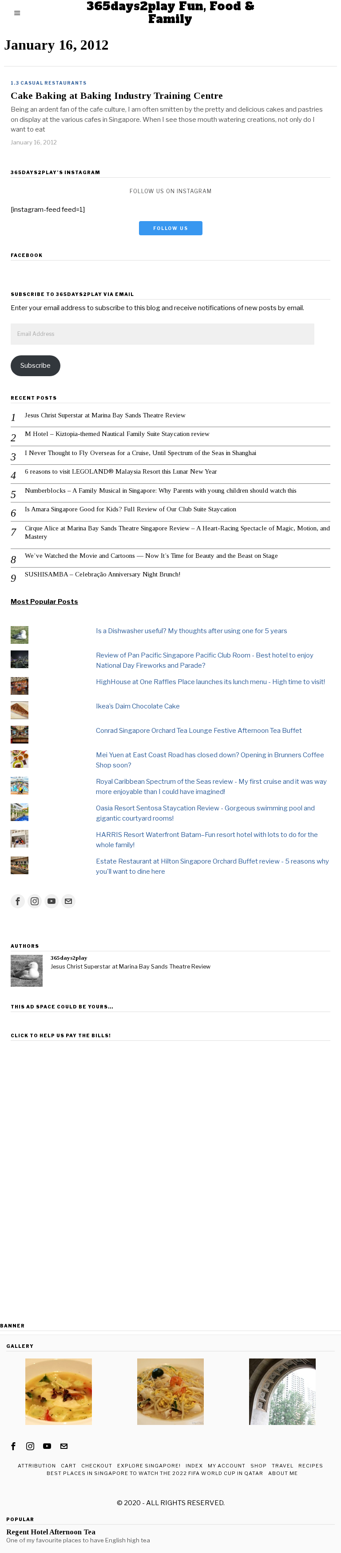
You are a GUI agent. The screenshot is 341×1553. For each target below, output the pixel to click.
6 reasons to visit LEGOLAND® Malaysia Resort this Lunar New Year (121, 471)
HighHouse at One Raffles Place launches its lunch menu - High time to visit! (210, 682)
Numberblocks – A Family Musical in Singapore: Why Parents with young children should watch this (161, 490)
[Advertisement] (170, 1106)
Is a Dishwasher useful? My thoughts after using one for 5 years (191, 631)
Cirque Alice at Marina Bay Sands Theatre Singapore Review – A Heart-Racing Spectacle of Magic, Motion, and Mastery (177, 533)
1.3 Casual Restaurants (49, 83)
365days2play (69, 957)
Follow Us (170, 228)
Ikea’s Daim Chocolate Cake (138, 706)
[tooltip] (18, 901)
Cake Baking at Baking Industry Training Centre (117, 95)
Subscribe (35, 366)
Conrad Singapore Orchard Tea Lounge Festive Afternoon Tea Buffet (199, 731)
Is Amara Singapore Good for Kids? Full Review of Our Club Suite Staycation (130, 509)
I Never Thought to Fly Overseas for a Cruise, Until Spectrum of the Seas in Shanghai (140, 452)
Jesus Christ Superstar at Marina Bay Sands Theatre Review (105, 415)
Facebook (27, 255)
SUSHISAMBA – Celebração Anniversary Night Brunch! (103, 574)
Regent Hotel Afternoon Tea (50, 1532)
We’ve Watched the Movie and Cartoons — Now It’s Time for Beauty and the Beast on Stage (151, 555)
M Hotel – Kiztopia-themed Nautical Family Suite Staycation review (117, 433)
